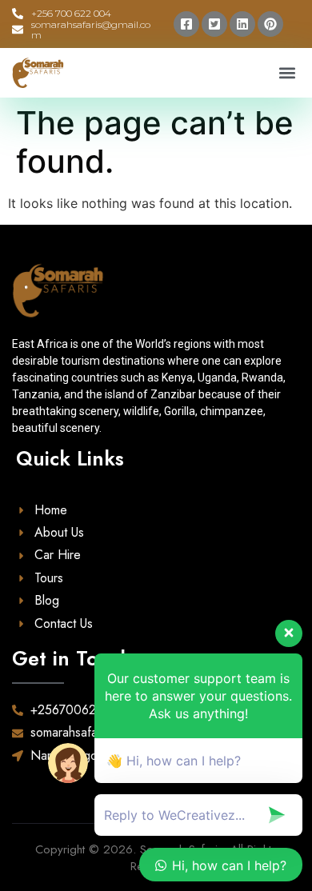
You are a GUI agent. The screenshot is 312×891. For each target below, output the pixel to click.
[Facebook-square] (186, 24)
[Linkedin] (242, 24)
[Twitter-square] (214, 24)
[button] (287, 73)
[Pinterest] (270, 24)
